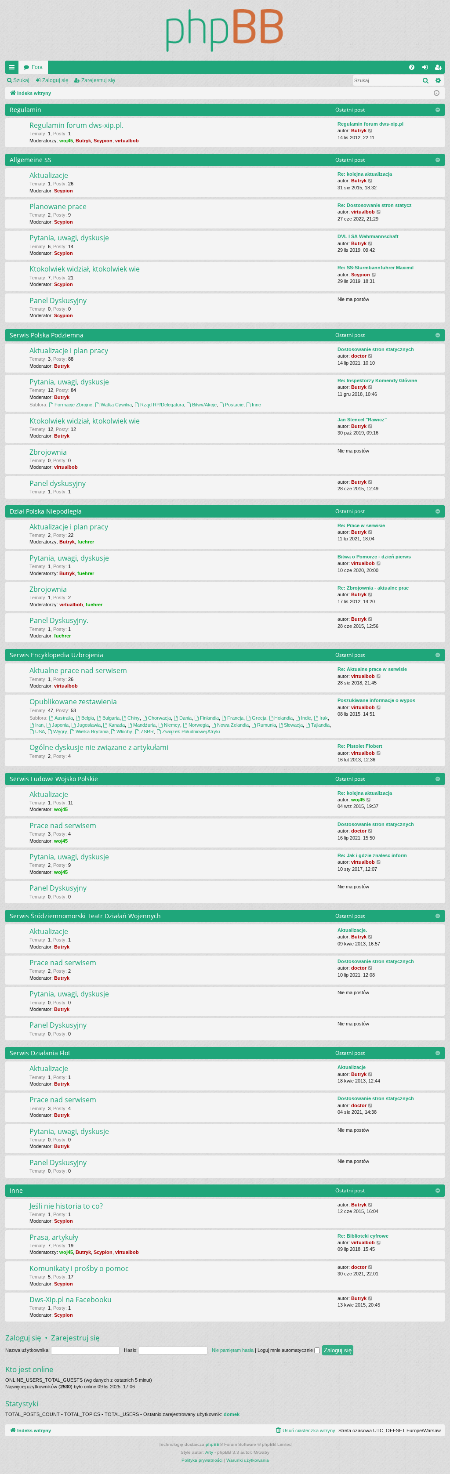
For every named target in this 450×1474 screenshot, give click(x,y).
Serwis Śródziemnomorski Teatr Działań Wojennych (85, 916)
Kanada (117, 725)
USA (40, 731)
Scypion (103, 140)
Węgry (60, 731)
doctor (359, 356)
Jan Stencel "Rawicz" (362, 419)
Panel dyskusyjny (57, 483)
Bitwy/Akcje (204, 404)
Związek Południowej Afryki (191, 731)
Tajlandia (320, 725)
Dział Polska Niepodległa (46, 511)
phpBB (213, 1444)
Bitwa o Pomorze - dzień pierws (374, 556)
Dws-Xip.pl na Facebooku (70, 1299)
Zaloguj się (55, 80)
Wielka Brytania (92, 731)
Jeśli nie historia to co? (66, 1206)
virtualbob (127, 140)
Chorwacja (159, 718)
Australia (63, 718)
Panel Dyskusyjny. (58, 620)
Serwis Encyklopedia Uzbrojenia (56, 655)
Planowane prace (58, 206)
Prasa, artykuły (53, 1237)
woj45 (66, 140)
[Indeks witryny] (225, 30)
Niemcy (172, 725)
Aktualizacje (48, 175)
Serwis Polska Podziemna (46, 335)
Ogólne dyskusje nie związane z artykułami (98, 747)
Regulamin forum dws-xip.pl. (76, 125)
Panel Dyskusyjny (58, 300)
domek (232, 1414)
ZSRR (147, 731)
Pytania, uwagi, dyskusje (69, 238)
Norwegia (199, 725)
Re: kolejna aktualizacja (365, 174)
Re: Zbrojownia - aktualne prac (373, 587)
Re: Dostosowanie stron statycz (375, 205)
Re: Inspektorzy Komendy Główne (377, 380)
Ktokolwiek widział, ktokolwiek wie (84, 269)
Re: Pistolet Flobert (360, 746)
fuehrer (85, 541)
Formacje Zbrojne (73, 404)
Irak (323, 718)
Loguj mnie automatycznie (286, 1350)
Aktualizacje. (352, 930)
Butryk (83, 140)
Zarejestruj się (98, 80)
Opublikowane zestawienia (73, 701)
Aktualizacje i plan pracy (68, 350)
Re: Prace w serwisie (361, 525)
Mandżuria (144, 725)
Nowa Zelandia (233, 725)
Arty (209, 1452)
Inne (256, 404)
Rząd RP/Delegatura (162, 404)
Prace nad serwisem (62, 825)
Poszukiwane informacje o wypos (376, 700)
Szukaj (21, 80)
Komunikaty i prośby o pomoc (79, 1268)
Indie (306, 718)
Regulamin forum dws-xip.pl (370, 124)
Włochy (124, 731)
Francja (235, 718)
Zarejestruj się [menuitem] (440, 69)
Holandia (283, 718)
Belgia (87, 718)
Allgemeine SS (30, 160)
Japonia (60, 725)
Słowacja (293, 725)
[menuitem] (411, 67)
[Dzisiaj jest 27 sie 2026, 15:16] (436, 93)
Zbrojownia (48, 452)
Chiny (133, 718)
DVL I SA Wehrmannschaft (368, 236)
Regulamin (25, 109)
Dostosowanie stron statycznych (376, 349)
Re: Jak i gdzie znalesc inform (372, 855)
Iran (39, 725)
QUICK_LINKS (13, 69)
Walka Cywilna (116, 404)
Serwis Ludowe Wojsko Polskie (54, 779)
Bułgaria (111, 718)
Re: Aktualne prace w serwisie (372, 669)
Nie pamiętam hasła (233, 1350)
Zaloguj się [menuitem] (427, 69)
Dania (185, 718)
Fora (37, 67)
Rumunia (266, 725)
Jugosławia (89, 725)
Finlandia (209, 718)
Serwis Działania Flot (40, 1053)
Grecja (259, 718)
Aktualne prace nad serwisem (78, 670)
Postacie (234, 404)
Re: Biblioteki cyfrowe (363, 1236)
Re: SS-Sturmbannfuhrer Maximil (376, 267)
